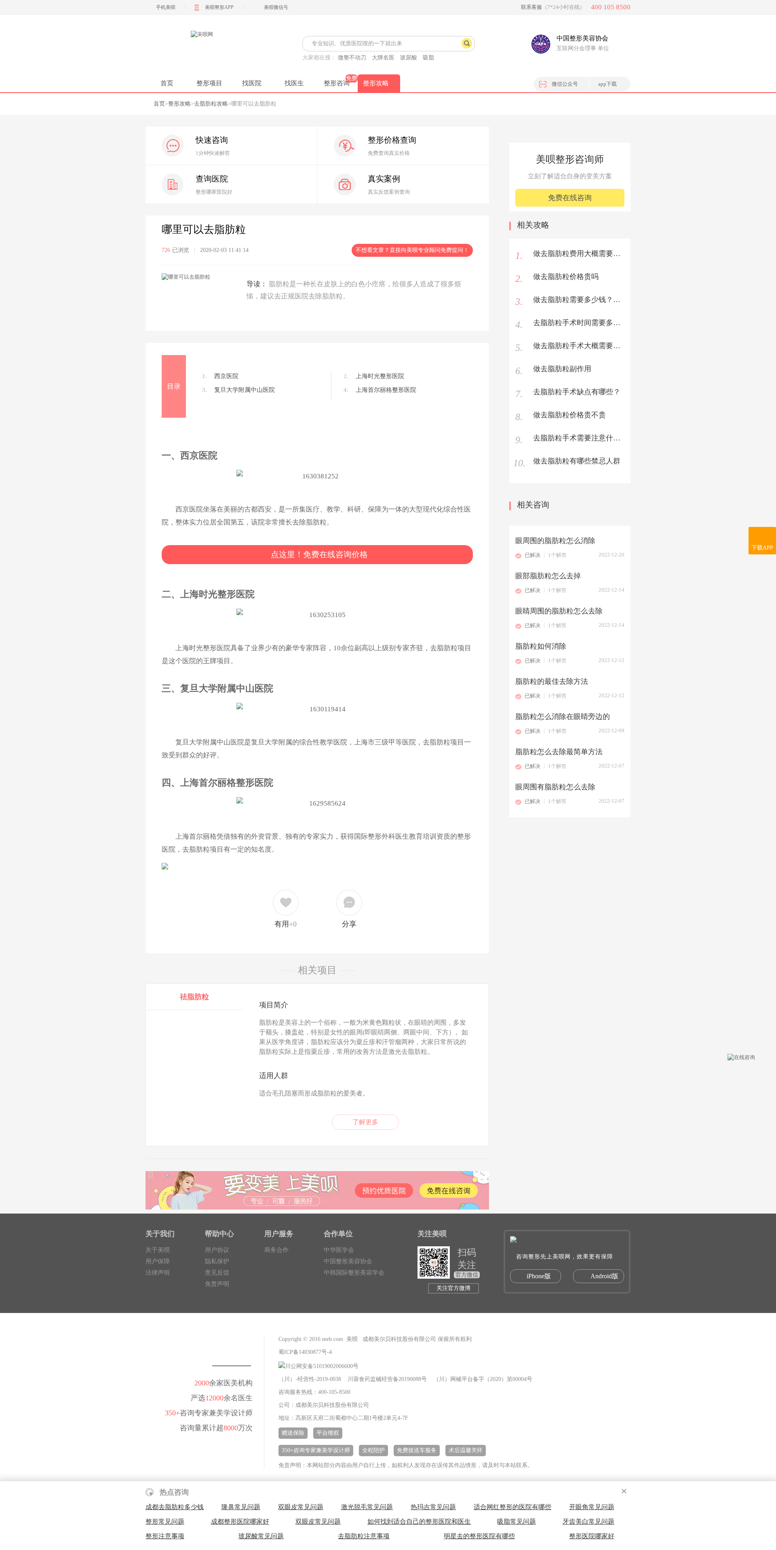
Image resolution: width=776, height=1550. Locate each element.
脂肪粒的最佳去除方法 (551, 681)
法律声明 (158, 1272)
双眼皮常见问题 (300, 1506)
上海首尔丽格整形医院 (380, 390)
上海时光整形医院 (374, 376)
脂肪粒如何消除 (540, 646)
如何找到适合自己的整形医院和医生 (419, 1521)
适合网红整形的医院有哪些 (512, 1506)
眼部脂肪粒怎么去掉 (548, 576)
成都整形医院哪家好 (240, 1521)
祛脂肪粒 (194, 997)
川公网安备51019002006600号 (321, 1366)
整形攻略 (376, 83)
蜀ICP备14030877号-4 (305, 1352)
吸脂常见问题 (516, 1521)
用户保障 (158, 1261)
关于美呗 (158, 1250)
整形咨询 (337, 83)
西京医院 (220, 376)
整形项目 (209, 83)
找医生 (294, 83)
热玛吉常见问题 (433, 1506)
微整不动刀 (352, 58)
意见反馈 (217, 1272)
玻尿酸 (408, 58)
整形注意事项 (165, 1536)
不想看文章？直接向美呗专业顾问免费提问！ (412, 250)
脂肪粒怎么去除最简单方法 (559, 752)
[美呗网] (202, 48)
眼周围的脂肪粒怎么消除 (555, 541)
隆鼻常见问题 (240, 1506)
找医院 (251, 83)
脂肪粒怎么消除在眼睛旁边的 (562, 717)
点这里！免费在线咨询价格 (319, 554)
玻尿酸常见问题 (261, 1536)
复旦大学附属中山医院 (238, 390)
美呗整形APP (219, 7)
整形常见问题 (165, 1521)
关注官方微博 (453, 1288)
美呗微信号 (276, 7)
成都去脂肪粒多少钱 (175, 1506)
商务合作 (276, 1250)
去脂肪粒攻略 (211, 104)
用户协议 (217, 1250)
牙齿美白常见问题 (588, 1521)
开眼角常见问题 (591, 1506)
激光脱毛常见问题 (367, 1506)
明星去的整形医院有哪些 (479, 1536)
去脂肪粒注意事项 (364, 1536)
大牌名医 (383, 58)
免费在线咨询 (570, 198)
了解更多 (365, 1122)
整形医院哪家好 (591, 1536)
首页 (166, 83)
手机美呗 (165, 7)
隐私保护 (217, 1261)
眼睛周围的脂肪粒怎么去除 (559, 611)
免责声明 (217, 1284)
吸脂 (428, 58)
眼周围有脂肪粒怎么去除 (555, 787)
